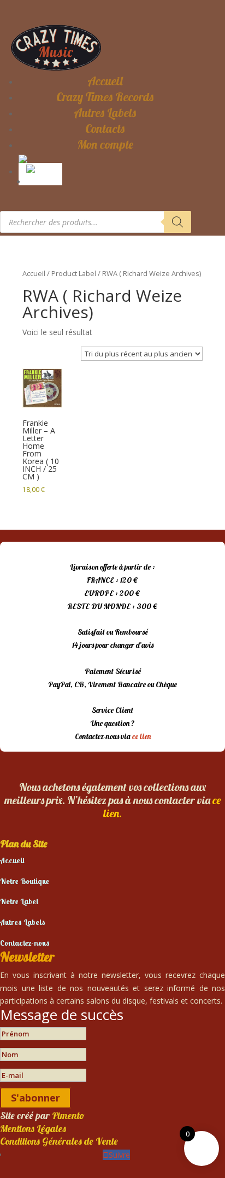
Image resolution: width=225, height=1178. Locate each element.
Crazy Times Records (104, 96)
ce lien (141, 736)
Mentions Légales (33, 1128)
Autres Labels (105, 112)
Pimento (68, 1115)
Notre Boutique (24, 881)
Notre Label (19, 901)
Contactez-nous (25, 943)
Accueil (105, 81)
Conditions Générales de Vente (59, 1141)
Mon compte (105, 144)
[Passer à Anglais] (42, 168)
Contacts (105, 128)
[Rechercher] (177, 222)
